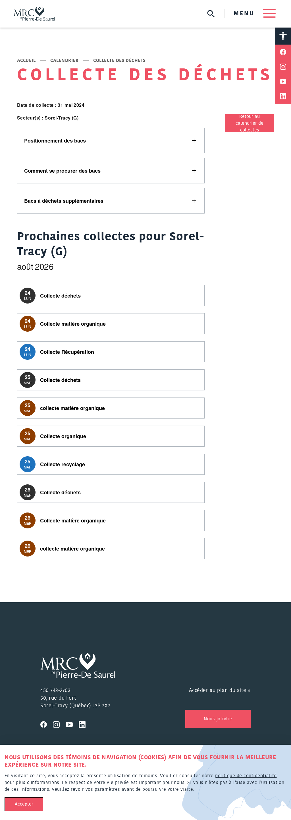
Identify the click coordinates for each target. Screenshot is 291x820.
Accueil (26, 60)
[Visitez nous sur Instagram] (59, 723)
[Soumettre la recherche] (211, 14)
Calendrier (64, 60)
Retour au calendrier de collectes (249, 123)
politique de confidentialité (246, 775)
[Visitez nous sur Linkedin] (84, 723)
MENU (245, 13)
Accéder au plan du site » (220, 690)
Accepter (24, 804)
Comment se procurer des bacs (62, 170)
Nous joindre (218, 719)
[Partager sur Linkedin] (283, 96)
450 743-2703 (55, 690)
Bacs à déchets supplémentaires (63, 200)
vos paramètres (103, 789)
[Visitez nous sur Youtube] (72, 723)
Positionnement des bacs (55, 140)
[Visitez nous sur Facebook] (46, 723)
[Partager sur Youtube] (283, 81)
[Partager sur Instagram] (283, 66)
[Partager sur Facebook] (283, 52)
